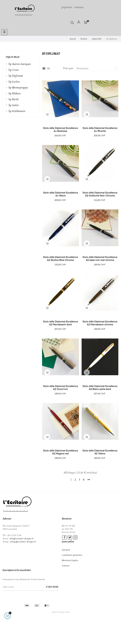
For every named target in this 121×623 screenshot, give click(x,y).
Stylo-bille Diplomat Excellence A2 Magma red (60, 452)
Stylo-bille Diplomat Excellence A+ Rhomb (99, 129)
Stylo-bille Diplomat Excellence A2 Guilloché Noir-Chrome (99, 194)
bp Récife (14, 99)
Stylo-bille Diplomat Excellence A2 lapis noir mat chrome (99, 258)
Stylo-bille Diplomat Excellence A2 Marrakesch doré (60, 323)
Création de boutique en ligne (60, 612)
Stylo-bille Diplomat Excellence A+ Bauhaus (60, 129)
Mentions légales (70, 560)
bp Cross (14, 70)
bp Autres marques (20, 64)
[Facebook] (64, 537)
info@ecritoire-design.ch (21, 538)
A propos (66, 550)
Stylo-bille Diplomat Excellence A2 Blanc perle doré (99, 388)
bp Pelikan (15, 93)
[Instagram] (75, 537)
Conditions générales (72, 555)
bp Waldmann (17, 111)
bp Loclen (14, 81)
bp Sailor (14, 105)
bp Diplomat (16, 75)
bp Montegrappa (18, 87)
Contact (65, 565)
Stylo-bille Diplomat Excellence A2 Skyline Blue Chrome (60, 258)
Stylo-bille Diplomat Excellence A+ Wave (60, 194)
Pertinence (97, 68)
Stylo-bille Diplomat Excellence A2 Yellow (99, 452)
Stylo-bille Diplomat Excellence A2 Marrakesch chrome (99, 323)
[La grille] (44, 68)
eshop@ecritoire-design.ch (23, 541)
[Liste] (48, 68)
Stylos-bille (12, 57)
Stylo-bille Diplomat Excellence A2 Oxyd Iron (60, 388)
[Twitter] (70, 537)
